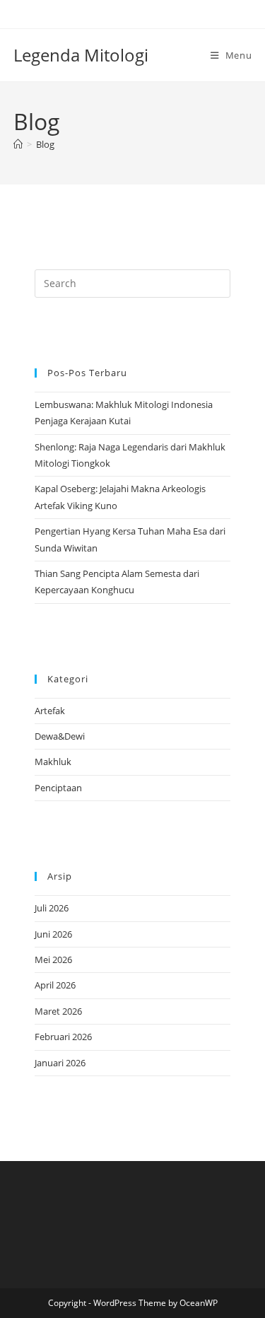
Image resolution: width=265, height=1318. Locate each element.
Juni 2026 (53, 934)
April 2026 (55, 985)
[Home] (18, 144)
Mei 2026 (53, 959)
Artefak (50, 710)
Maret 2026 (58, 1011)
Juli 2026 (52, 908)
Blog (45, 144)
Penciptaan (58, 787)
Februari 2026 (63, 1036)
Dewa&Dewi (60, 736)
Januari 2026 (60, 1062)
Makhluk (53, 761)
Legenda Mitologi (80, 54)
